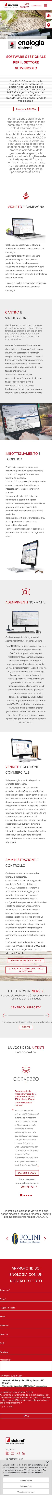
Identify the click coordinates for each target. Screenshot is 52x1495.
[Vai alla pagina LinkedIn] (7, 1453)
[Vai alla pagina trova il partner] (48, 25)
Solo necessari (26, 1486)
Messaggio (5, 1359)
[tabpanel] (26, 1125)
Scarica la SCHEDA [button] (26, 109)
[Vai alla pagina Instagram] (18, 1453)
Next (46, 1240)
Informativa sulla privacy (11, 1375)
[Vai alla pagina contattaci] (48, 16)
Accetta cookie (26, 1480)
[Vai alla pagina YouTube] (12, 1453)
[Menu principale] (45, 5)
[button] (47, 1462)
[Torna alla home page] (11, 5)
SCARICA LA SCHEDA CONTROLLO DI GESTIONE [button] (26, 970)
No (11, 1406)
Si (4, 1406)
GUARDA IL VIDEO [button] (27, 1172)
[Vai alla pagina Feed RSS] (23, 1453)
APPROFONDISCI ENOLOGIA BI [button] (26, 960)
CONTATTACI (27, 1186)
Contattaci (36, 5)
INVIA (26, 1416)
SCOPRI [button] (26, 1027)
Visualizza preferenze (26, 1492)
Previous (8, 1240)
